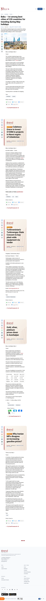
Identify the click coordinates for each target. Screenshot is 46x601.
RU (43, 598)
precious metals (11, 405)
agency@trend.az (4, 561)
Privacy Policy (26, 579)
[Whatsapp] (2, 590)
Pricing (2, 578)
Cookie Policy (26, 583)
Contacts (25, 570)
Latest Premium (4, 568)
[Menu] (44, 9)
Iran (7, 515)
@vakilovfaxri (20, 191)
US (13, 196)
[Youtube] (10, 590)
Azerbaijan (8, 96)
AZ (41, 598)
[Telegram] (12, 590)
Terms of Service (27, 578)
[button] (2, 34)
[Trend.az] (5, 9)
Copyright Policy (27, 581)
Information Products (5, 579)
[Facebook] (5, 590)
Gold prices (18, 405)
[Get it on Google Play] (12, 594)
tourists (13, 96)
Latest (2, 567)
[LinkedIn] (15, 590)
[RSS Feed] (17, 590)
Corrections (26, 573)
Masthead (25, 568)
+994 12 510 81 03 (4, 560)
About (25, 567)
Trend (16, 60)
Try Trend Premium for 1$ (13, 107)
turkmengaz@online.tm (14, 288)
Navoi (17, 196)
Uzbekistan (8, 196)
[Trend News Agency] (4, 551)
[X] (7, 590)
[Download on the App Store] (4, 594)
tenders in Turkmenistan (10, 296)
